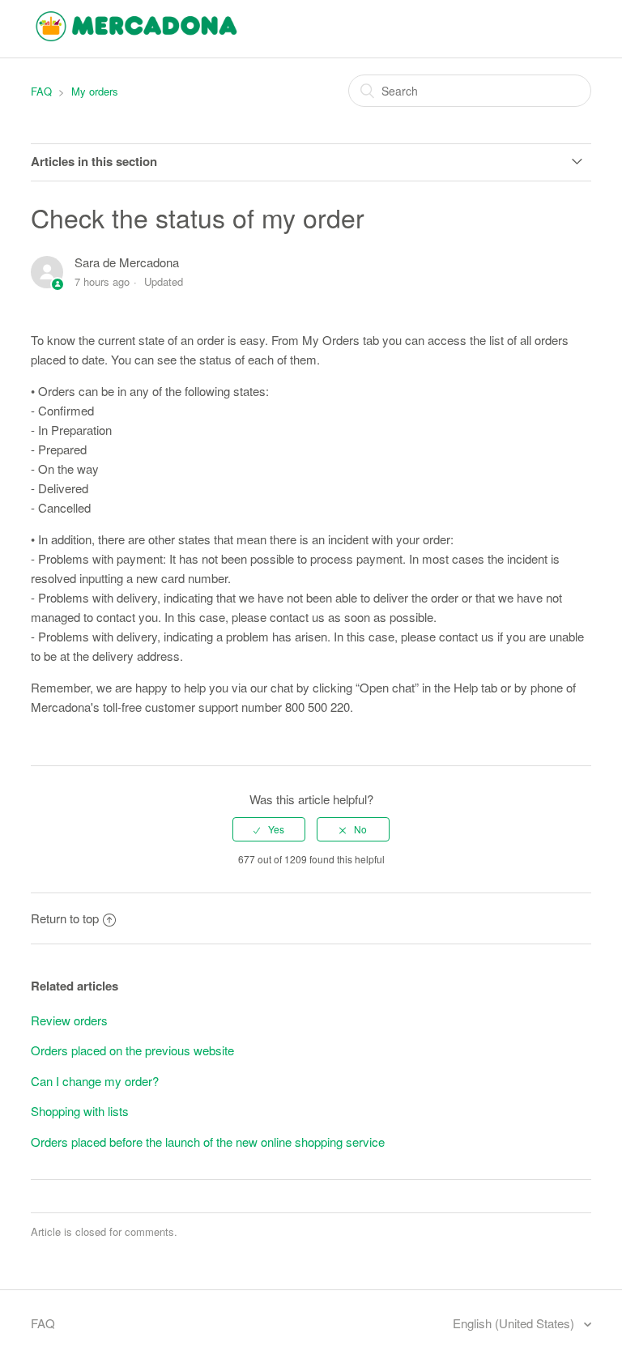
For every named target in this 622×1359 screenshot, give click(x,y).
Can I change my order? (95, 1080)
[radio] (268, 829)
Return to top (65, 918)
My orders (94, 91)
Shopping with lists (80, 1110)
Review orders (69, 1020)
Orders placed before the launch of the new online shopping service (208, 1141)
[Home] (136, 36)
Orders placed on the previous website (132, 1050)
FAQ (41, 91)
